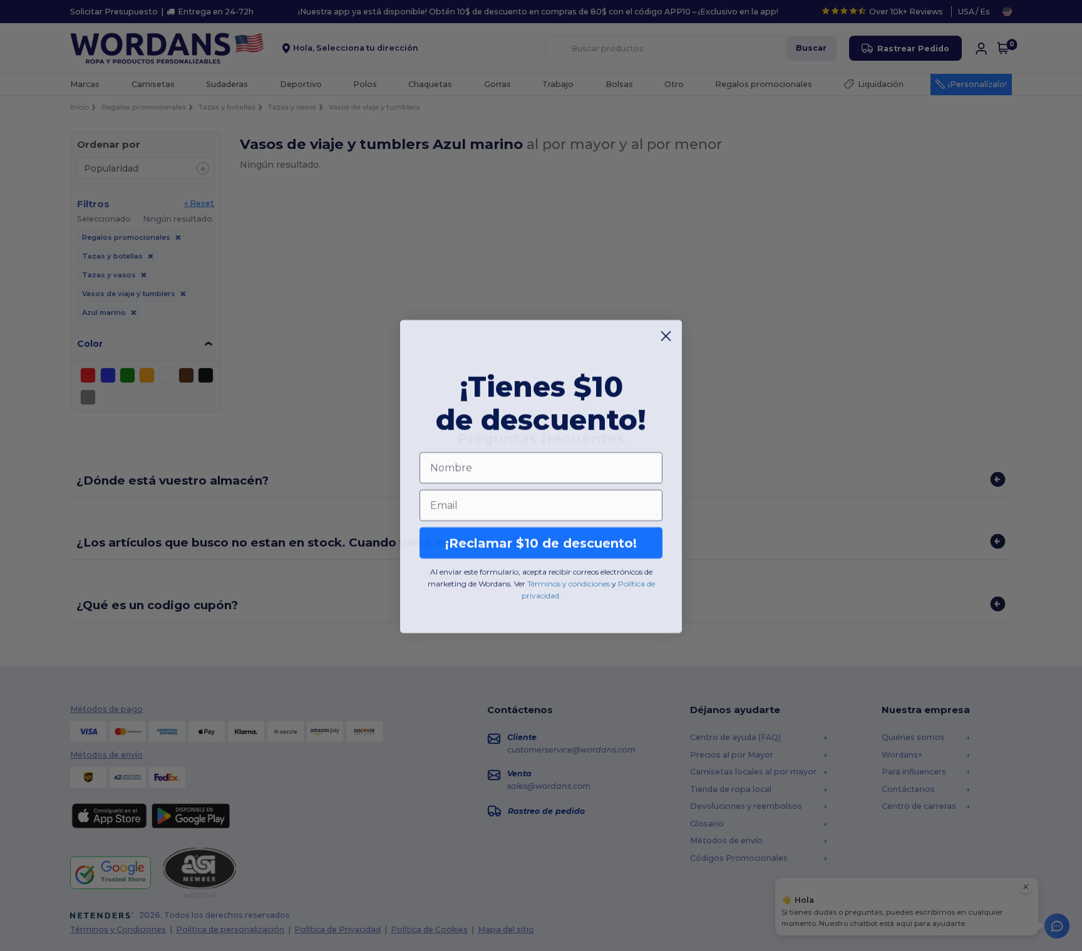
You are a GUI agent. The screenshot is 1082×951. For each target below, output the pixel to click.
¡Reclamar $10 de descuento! (541, 542)
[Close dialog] (666, 335)
